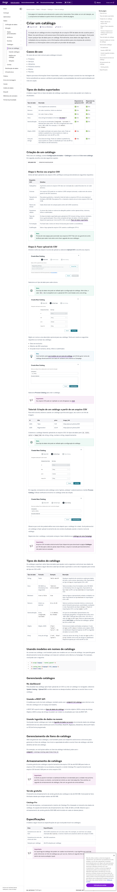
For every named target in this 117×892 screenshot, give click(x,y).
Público (5, 76)
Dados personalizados (11, 33)
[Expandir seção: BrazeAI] (21, 92)
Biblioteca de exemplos (10, 96)
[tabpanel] (61, 361)
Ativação (7, 28)
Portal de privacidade (9, 100)
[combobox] (98, 2)
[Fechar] (114, 855)
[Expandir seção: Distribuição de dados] (21, 68)
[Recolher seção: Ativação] (21, 28)
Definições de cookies (100, 885)
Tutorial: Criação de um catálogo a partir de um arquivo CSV (107, 32)
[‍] (65, 2)
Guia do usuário (31, 9)
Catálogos (10, 44)
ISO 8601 (62, 118)
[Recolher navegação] (21, 9)
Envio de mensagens (9, 80)
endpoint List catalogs (74, 702)
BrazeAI (5, 92)
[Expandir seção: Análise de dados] (21, 88)
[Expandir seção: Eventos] (21, 41)
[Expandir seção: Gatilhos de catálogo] (21, 56)
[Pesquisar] (95, 2)
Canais (5, 84)
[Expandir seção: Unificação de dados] (21, 25)
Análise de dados (8, 88)
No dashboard (104, 47)
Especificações (103, 70)
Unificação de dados (11, 24)
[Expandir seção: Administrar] (21, 17)
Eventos (9, 41)
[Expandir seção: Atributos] (21, 37)
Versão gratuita (104, 67)
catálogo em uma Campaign (82, 536)
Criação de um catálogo (106, 19)
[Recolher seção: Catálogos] (21, 44)
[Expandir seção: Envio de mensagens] (21, 80)
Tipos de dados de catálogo (107, 37)
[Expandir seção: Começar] (21, 13)
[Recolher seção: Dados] (21, 21)
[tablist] (61, 162)
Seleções (11, 61)
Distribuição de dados (11, 68)
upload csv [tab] (32, 162)
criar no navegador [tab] (46, 162)
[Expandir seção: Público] (21, 76)
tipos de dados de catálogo (55, 709)
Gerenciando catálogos (106, 44)
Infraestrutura (9, 72)
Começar (6, 13)
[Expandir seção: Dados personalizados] (21, 33)
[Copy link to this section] (57, 23)
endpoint (42, 752)
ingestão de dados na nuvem (63, 722)
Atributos (10, 37)
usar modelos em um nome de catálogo (60, 356)
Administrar (7, 17)
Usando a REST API (106, 50)
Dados (5, 21)
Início (5, 9)
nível (73, 401)
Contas (9, 64)
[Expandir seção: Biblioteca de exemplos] (21, 96)
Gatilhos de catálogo (12, 56)
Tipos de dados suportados (79, 220)
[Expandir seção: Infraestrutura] (21, 72)
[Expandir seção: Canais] (21, 84)
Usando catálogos (14, 52)
